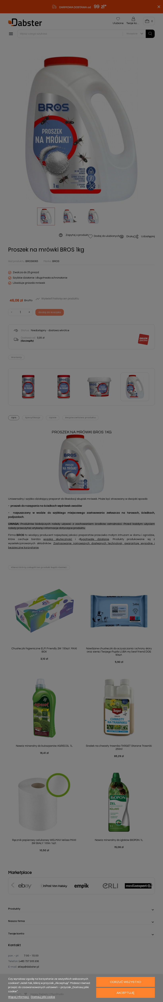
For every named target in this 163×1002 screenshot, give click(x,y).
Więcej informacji (18, 997)
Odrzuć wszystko (125, 982)
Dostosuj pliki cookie (43, 997)
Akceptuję (125, 992)
